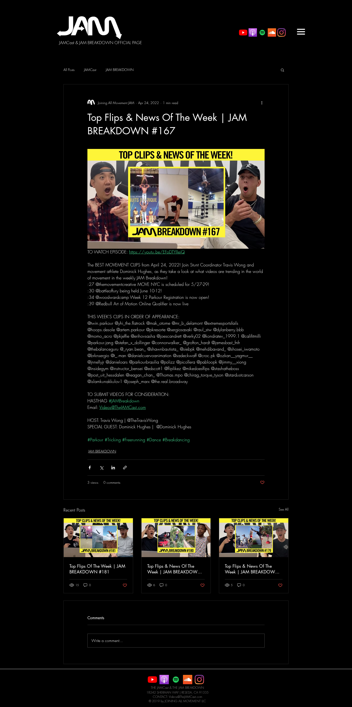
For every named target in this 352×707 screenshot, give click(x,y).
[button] (301, 32)
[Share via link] (125, 467)
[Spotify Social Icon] (262, 32)
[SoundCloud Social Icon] (272, 32)
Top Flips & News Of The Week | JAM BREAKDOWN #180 (174, 569)
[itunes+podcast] (253, 32)
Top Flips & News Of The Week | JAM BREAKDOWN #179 (252, 569)
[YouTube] (243, 32)
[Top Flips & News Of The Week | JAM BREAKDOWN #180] (176, 537)
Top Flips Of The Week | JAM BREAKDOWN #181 (97, 569)
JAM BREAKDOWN (120, 69)
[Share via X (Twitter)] (101, 467)
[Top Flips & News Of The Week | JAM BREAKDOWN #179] (253, 537)
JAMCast (90, 69)
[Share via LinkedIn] (113, 467)
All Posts (68, 69)
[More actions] (262, 103)
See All (284, 509)
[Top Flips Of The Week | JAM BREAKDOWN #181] (98, 537)
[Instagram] (281, 32)
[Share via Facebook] (89, 467)
